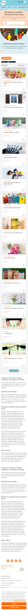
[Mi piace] (23, 89)
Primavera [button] (4, 61)
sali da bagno (9, 399)
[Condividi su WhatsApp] (16, 560)
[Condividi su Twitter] (12, 560)
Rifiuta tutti (14, 603)
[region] (14, 599)
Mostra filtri (7, 58)
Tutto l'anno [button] (11, 61)
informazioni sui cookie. (19, 600)
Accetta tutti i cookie (14, 607)
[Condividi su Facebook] (8, 560)
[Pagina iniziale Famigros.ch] (3, 3)
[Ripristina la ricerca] (22, 23)
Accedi (5, 50)
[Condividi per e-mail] (20, 560)
